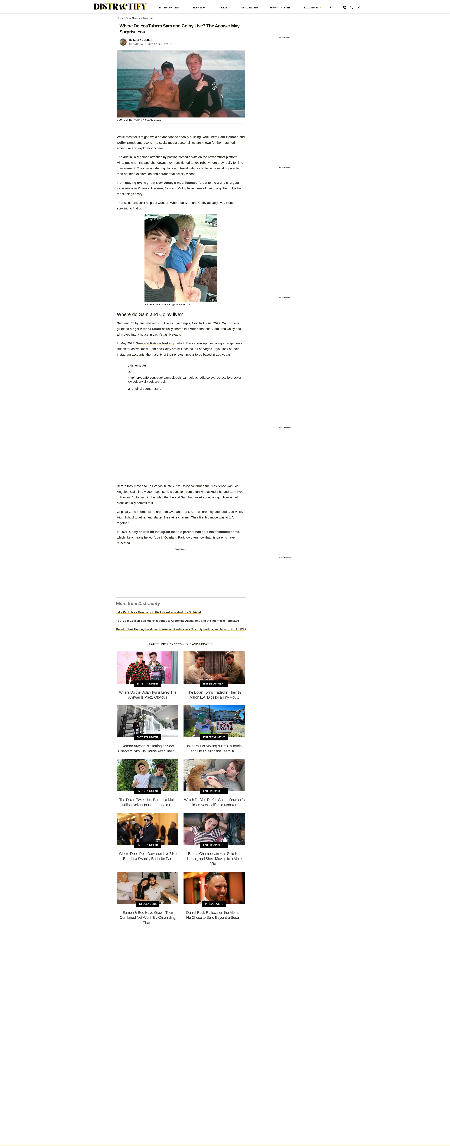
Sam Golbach (228, 137)
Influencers (250, 7)
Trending (223, 7)
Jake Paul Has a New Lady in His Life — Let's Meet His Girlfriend (158, 612)
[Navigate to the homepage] (120, 7)
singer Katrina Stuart (145, 329)
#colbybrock (213, 377)
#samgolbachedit (193, 377)
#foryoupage (153, 377)
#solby (135, 381)
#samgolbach (171, 377)
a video (193, 329)
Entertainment (169, 7)
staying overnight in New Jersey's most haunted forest (166, 182)
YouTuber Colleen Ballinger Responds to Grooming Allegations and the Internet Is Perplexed (177, 620)
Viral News (132, 18)
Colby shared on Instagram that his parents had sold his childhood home (184, 532)
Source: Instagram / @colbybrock (167, 304)
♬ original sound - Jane (144, 388)
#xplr (143, 381)
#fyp (131, 377)
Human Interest (281, 7)
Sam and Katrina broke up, (156, 343)
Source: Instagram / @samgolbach (140, 120)
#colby (151, 381)
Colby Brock (126, 142)
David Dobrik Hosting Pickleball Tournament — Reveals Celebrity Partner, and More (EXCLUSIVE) (181, 629)
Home (120, 18)
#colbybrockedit (232, 377)
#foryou (139, 377)
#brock (161, 381)
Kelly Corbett (143, 40)
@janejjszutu (137, 365)
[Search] (331, 6)
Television (198, 7)
